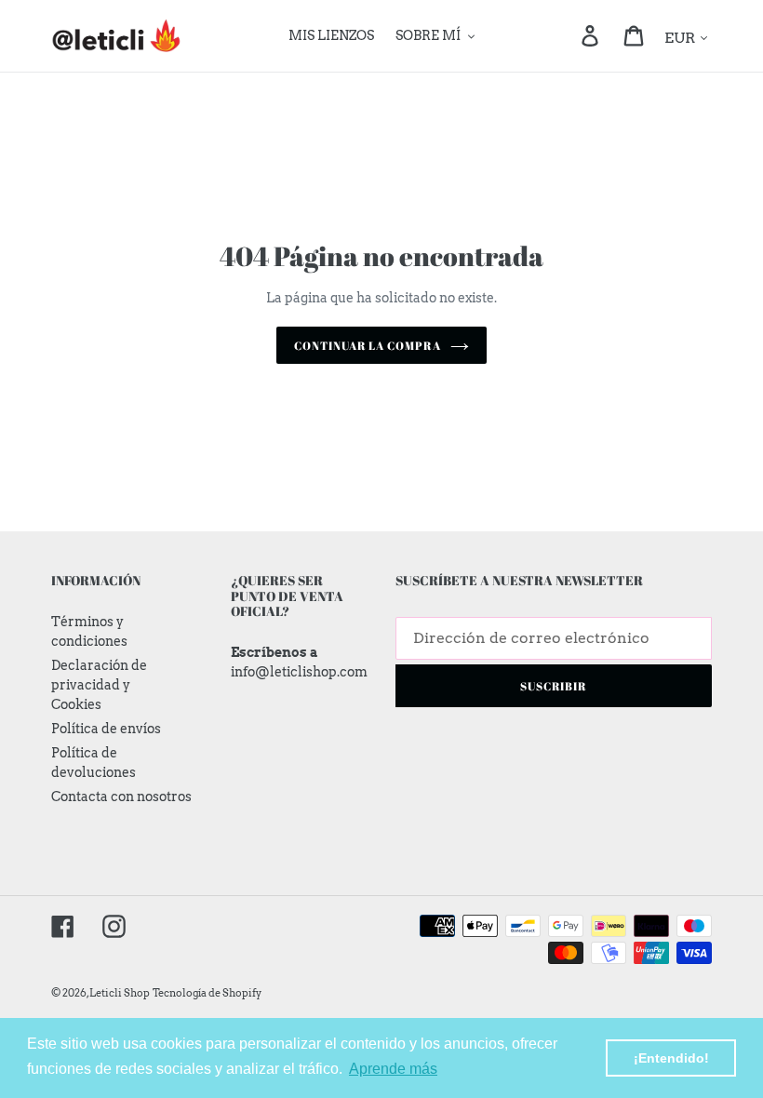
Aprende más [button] (393, 1069)
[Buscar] (563, 36)
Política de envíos (106, 728)
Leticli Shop (119, 992)
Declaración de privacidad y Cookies (99, 685)
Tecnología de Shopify (207, 992)
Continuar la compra (367, 345)
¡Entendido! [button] (671, 1058)
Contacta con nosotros (121, 796)
